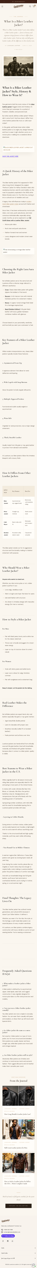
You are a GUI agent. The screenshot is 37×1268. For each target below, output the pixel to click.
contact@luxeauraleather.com (12, 1232)
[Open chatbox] (33, 1265)
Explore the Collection (18, 1205)
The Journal (18, 16)
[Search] (30, 6)
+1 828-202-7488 (8, 1229)
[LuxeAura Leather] (18, 6)
